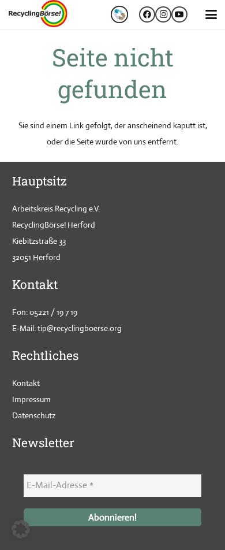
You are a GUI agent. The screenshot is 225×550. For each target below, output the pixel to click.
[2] (119, 14)
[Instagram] (163, 14)
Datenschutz (33, 415)
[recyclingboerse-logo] (39, 14)
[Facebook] (147, 14)
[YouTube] (179, 14)
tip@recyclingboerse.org (80, 328)
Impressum (31, 399)
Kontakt (26, 383)
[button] (211, 14)
